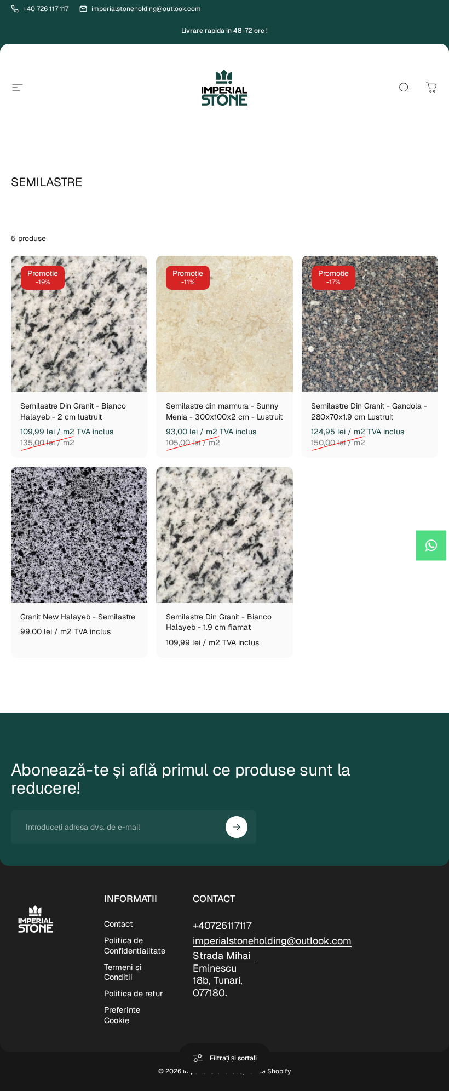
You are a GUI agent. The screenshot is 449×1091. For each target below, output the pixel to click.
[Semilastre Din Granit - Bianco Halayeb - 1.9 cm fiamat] (224, 535)
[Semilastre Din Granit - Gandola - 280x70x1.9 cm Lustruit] (370, 324)
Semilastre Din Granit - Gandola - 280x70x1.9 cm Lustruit (369, 411)
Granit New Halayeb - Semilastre (77, 617)
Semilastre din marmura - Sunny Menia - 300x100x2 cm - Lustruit (224, 411)
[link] (224, 974)
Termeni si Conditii (123, 972)
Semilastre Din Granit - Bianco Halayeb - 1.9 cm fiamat (219, 622)
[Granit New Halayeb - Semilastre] (79, 535)
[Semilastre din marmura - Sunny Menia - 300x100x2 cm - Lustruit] (224, 324)
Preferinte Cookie (122, 1015)
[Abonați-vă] (236, 827)
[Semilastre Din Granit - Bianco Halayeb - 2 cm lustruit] (79, 324)
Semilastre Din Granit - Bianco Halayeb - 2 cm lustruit (73, 411)
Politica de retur (133, 993)
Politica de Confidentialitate (134, 945)
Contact (118, 924)
